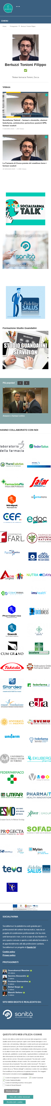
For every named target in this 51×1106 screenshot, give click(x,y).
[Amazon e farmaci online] (25, 400)
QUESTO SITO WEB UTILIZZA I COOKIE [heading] (22, 1034)
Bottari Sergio (14, 987)
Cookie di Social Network (13, 1085)
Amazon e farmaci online (14, 416)
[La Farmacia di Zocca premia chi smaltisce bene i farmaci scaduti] (25, 148)
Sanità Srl (31, 947)
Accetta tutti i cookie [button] (14, 1102)
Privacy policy (9, 955)
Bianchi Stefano (15, 992)
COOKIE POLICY (27, 1074)
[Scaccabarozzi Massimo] (5, 972)
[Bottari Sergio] (5, 988)
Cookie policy (9, 952)
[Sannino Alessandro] (5, 977)
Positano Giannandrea (18, 981)
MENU (5, 21)
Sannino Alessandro (17, 976)
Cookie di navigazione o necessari (16, 1077)
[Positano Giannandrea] (5, 983)
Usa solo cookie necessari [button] (20, 1097)
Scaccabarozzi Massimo (18, 970)
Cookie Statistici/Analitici (13, 1080)
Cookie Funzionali (37, 1077)
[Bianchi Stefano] (5, 994)
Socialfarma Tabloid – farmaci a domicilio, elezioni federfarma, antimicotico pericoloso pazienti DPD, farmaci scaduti (25, 123)
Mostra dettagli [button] (11, 1091)
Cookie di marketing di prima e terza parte (18, 1082)
